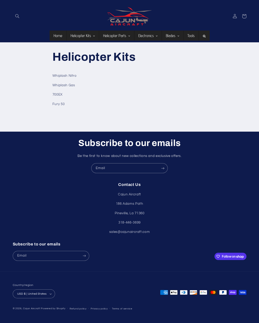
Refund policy (78, 309)
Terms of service (122, 309)
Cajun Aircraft (31, 308)
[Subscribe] (163, 168)
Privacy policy (99, 309)
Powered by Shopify (53, 308)
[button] (17, 16)
